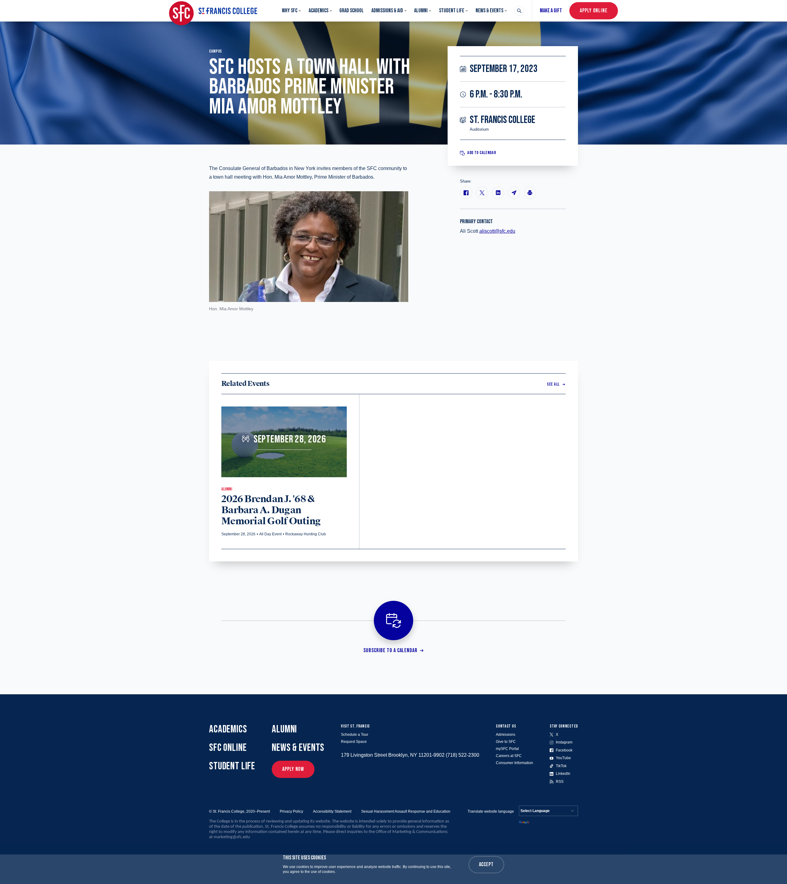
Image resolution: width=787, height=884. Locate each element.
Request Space (354, 741)
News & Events (489, 10)
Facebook (564, 750)
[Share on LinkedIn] (498, 193)
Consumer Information (514, 763)
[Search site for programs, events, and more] (519, 11)
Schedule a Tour (354, 734)
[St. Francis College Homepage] (213, 11)
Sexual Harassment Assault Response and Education (405, 811)
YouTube (563, 758)
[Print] (530, 193)
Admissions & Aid (387, 10)
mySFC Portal (507, 749)
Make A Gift (551, 10)
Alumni (421, 10)
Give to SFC (506, 741)
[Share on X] (482, 193)
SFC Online (228, 747)
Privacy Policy (291, 811)
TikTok (561, 766)
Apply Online (593, 10)
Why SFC (289, 10)
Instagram (564, 742)
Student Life (451, 10)
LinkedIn (563, 773)
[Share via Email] (514, 193)
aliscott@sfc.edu (497, 231)
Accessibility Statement (332, 811)
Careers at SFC (509, 756)
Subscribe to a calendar (390, 650)
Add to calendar (481, 153)
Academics (318, 10)
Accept (486, 864)
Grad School (351, 10)
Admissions (505, 734)
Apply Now (293, 769)
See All (553, 384)
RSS (560, 781)
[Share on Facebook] (466, 193)
